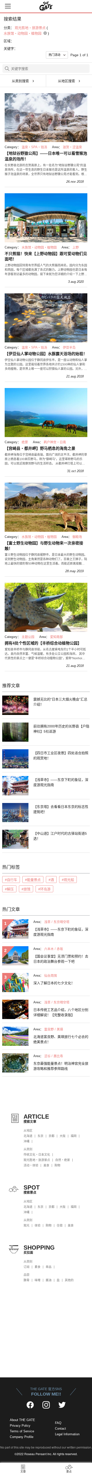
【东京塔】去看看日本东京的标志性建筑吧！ (60, 809)
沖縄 (26, 1141)
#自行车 (11, 880)
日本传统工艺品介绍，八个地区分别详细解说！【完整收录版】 (60, 1012)
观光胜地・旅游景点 (37, 1160)
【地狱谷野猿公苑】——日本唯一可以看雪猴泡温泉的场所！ (46, 156)
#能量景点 (33, 880)
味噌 (37, 1280)
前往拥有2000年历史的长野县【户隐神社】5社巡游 (61, 728)
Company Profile (21, 1437)
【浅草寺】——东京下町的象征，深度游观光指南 (60, 782)
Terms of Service (22, 1431)
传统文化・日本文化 (37, 1154)
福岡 (74, 1136)
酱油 (49, 1280)
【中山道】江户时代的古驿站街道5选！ (60, 836)
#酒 (51, 880)
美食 (46, 1165)
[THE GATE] (46, 6)
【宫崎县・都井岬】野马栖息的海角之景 (40, 448)
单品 (49, 1267)
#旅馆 (26, 889)
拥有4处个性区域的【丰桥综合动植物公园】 (43, 643)
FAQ (58, 1423)
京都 (51, 1136)
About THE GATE (22, 1420)
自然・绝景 (62, 1160)
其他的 (69, 1280)
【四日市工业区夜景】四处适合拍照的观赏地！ (60, 755)
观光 (26, 1225)
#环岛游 (44, 889)
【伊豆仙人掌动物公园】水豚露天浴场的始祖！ (46, 354)
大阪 (63, 1136)
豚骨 (26, 1280)
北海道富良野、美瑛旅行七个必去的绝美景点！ (60, 1039)
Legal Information (67, 1434)
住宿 (60, 1225)
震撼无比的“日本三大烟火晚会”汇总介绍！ (60, 701)
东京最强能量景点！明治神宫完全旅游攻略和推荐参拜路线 (60, 1066)
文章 (23, 1471)
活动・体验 (31, 1165)
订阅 (26, 1267)
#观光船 (68, 880)
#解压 (9, 889)
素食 (37, 1267)
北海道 (28, 1136)
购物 (57, 1165)
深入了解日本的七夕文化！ (54, 983)
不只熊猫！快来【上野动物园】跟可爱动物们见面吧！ (46, 256)
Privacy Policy (20, 1425)
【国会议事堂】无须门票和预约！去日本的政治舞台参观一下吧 (60, 958)
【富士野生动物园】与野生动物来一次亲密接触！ (44, 546)
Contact (60, 1428)
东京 (40, 1136)
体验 (37, 1225)
